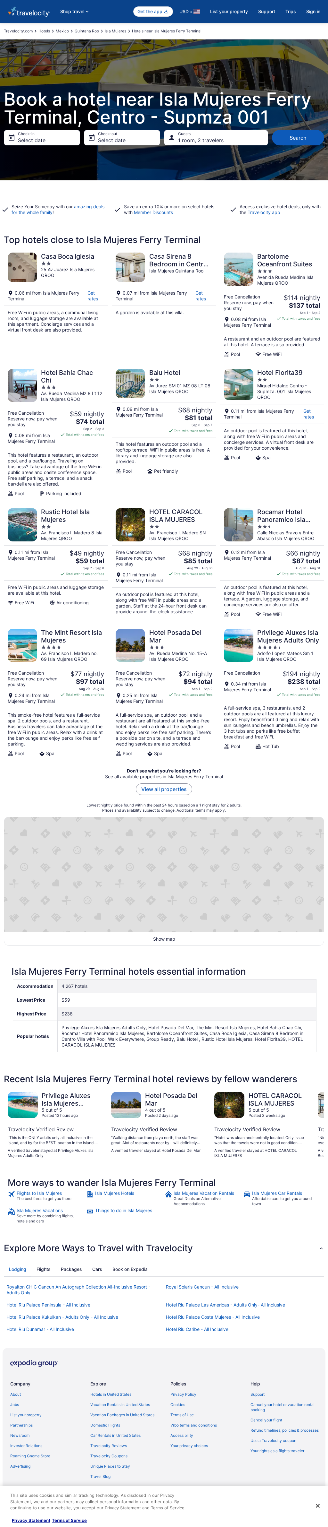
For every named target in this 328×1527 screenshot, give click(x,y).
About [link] (15, 1394)
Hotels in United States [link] (110, 1394)
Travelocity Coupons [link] (108, 1456)
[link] (46, 1198)
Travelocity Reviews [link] (108, 1445)
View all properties (164, 789)
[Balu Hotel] (164, 432)
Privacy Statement (31, 1520)
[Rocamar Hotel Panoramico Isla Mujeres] (272, 562)
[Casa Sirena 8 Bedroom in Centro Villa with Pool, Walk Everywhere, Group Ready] (164, 305)
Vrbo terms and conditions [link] (193, 1425)
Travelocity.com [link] (18, 31)
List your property (229, 11)
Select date (31, 140)
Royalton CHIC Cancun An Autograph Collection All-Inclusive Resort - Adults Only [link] (78, 1289)
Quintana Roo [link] (87, 31)
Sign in (313, 11)
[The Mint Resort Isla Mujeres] (56, 692)
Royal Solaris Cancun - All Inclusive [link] (202, 1287)
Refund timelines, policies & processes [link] (284, 1430)
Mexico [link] (62, 31)
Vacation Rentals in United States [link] (120, 1404)
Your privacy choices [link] (189, 1445)
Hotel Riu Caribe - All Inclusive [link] (197, 1329)
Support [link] (257, 1394)
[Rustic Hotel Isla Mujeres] (56, 562)
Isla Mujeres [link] (115, 31)
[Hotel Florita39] (272, 432)
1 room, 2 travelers (201, 140)
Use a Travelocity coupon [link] (273, 1440)
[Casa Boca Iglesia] (56, 305)
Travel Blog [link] (100, 1476)
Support (266, 11)
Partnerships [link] (21, 1425)
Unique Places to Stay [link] (110, 1466)
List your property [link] (26, 1414)
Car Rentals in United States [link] (115, 1435)
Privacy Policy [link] (183, 1394)
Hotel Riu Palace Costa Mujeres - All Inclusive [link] (213, 1317)
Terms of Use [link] (182, 1414)
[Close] (318, 1506)
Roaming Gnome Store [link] (30, 1456)
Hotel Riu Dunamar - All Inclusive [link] (40, 1329)
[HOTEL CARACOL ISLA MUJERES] (164, 562)
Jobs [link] (14, 1404)
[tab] (17, 1269)
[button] (164, 1248)
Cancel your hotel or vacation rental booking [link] (282, 1407)
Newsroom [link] (19, 1435)
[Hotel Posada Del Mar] (164, 692)
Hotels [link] (44, 31)
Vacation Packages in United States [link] (122, 1414)
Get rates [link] (92, 295)
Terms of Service (69, 1520)
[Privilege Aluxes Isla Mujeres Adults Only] (272, 692)
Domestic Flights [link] (105, 1425)
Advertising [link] (20, 1466)
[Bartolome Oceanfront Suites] (272, 305)
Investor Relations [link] (26, 1445)
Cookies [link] (177, 1404)
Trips (290, 11)
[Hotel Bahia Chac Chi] (56, 432)
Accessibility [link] (181, 1435)
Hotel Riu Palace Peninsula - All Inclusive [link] (48, 1304)
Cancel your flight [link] (266, 1420)
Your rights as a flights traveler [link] (277, 1450)
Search (298, 137)
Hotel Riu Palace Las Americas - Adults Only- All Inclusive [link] (225, 1304)
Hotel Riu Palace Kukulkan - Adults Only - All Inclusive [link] (62, 1317)
